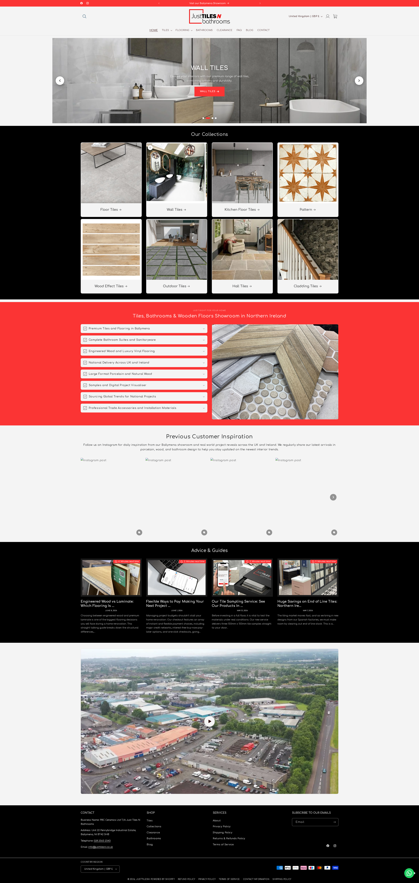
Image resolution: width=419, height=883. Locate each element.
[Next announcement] (260, 3)
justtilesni (143, 879)
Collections (154, 826)
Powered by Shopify (163, 879)
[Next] (333, 497)
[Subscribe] (334, 822)
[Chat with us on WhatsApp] (409, 873)
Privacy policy (207, 879)
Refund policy (186, 879)
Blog (150, 844)
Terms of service (229, 879)
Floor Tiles (109, 210)
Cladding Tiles (306, 286)
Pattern (306, 210)
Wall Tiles (174, 210)
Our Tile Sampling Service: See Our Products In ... (238, 604)
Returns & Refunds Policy (229, 838)
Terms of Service (223, 844)
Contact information (256, 879)
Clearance (153, 832)
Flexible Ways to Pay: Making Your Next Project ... (175, 604)
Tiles (150, 820)
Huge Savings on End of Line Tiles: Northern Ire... (307, 604)
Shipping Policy (222, 832)
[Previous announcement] (159, 3)
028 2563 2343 (102, 840)
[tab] (203, 118)
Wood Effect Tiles (109, 286)
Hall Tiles (240, 286)
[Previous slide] (60, 80)
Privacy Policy (222, 826)
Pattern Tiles (207, 93)
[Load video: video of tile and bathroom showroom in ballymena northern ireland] (209, 721)
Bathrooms (154, 838)
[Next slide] (359, 80)
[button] (84, 16)
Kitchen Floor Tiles (240, 210)
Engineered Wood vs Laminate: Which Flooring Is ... (107, 604)
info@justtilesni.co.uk (100, 847)
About (217, 820)
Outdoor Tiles (174, 286)
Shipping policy (282, 879)
